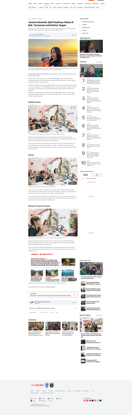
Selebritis (41, 7)
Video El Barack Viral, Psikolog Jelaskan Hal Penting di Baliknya (68, 333)
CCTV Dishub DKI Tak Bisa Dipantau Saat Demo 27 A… (93, 296)
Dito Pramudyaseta (38, 34)
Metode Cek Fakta (34, 393)
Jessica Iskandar (44, 74)
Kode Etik (51, 391)
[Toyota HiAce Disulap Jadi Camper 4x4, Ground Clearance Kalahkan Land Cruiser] (83, 354)
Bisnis (40, 3)
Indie (75, 7)
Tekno (73, 3)
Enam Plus (95, 3)
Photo (97, 7)
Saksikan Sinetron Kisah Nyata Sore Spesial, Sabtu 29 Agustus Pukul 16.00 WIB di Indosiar (94, 110)
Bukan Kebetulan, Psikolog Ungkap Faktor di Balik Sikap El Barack (52, 333)
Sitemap (69, 391)
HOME (30, 3)
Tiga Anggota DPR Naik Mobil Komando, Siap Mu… (93, 283)
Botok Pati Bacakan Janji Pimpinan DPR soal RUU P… (93, 289)
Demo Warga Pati (85, 260)
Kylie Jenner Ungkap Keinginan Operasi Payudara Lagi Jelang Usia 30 (94, 119)
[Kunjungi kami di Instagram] (95, 400)
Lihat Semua (99, 61)
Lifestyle (58, 3)
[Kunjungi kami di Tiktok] (100, 400)
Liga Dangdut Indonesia (89, 7)
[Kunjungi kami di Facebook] (90, 400)
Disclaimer (44, 391)
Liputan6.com (41, 404)
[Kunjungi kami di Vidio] (85, 400)
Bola (52, 3)
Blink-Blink (80, 7)
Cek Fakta (87, 3)
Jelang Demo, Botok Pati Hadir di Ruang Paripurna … (93, 308)
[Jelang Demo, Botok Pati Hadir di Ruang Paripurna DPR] (83, 309)
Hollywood (59, 7)
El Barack (47, 87)
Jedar (59, 94)
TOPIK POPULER (84, 18)
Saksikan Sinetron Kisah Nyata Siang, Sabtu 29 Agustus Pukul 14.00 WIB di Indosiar (94, 100)
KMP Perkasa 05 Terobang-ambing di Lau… (93, 341)
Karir (92, 391)
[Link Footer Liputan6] (37, 385)
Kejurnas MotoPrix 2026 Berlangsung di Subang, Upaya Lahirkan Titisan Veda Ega (91, 335)
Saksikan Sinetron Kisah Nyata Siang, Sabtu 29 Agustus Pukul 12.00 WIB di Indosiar (94, 137)
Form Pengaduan (77, 391)
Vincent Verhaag (54, 78)
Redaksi (37, 391)
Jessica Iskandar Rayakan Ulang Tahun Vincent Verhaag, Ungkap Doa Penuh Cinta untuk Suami (35, 333)
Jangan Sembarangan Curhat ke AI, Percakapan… (93, 348)
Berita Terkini (85, 315)
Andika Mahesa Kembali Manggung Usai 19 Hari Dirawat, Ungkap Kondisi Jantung (93, 90)
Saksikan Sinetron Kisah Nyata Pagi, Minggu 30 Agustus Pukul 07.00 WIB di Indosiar (94, 127)
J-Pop (71, 7)
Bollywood (65, 7)
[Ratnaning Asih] (32, 302)
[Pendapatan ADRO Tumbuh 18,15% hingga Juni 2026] (83, 361)
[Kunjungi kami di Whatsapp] (98, 400)
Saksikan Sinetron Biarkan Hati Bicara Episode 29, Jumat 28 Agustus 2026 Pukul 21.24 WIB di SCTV (91, 56)
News (35, 3)
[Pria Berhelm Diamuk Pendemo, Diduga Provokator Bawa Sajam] (91, 268)
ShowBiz (46, 3)
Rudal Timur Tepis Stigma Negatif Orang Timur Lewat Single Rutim (94, 164)
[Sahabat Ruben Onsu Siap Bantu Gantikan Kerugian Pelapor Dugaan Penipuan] (91, 70)
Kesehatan (66, 3)
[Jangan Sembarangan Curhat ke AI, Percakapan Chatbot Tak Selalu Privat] (83, 348)
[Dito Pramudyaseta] (31, 35)
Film (50, 7)
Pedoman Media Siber (60, 391)
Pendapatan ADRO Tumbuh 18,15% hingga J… (93, 360)
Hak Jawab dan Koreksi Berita (47, 393)
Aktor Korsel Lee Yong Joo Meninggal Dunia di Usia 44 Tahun (94, 146)
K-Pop (54, 7)
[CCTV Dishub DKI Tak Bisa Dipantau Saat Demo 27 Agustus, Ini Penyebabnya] (83, 296)
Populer (83, 62)
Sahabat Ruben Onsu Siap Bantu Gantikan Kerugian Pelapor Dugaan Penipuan (93, 82)
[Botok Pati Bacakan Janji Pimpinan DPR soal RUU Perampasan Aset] (83, 289)
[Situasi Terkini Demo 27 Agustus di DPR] (83, 302)
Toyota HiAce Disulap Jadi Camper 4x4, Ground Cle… (93, 354)
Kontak (32, 391)
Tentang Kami (86, 391)
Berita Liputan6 (51, 287)
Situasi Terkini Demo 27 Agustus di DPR (92, 302)
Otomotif (80, 3)
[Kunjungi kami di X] (92, 400)
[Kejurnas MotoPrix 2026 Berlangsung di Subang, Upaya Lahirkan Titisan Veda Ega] (91, 324)
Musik (46, 7)
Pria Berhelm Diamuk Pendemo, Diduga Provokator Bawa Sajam (91, 277)
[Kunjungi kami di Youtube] (87, 400)
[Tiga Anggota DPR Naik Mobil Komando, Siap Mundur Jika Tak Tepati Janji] (83, 283)
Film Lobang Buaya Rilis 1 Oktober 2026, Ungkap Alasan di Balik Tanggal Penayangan (93, 155)
